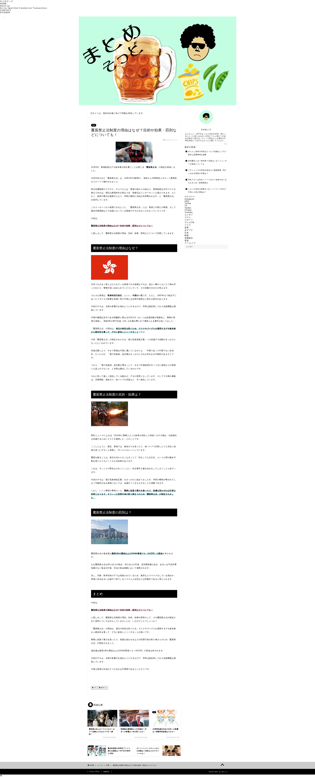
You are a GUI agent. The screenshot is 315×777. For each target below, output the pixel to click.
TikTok (188, 203)
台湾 (94, 687)
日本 (187, 233)
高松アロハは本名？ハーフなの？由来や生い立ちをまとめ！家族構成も (207, 181)
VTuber (188, 210)
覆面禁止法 (103, 687)
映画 (187, 235)
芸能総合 (189, 238)
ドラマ (188, 225)
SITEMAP (5, 12)
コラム (188, 217)
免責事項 (106, 771)
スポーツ (189, 220)
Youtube (189, 212)
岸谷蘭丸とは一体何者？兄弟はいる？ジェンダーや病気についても (207, 162)
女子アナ (189, 230)
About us (5, 6)
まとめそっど (6, 1)
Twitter (188, 208)
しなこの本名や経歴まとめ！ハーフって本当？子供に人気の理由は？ (207, 190)
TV (186, 206)
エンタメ (189, 215)
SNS (187, 201)
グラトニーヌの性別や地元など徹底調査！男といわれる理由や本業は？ (207, 171)
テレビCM (189, 222)
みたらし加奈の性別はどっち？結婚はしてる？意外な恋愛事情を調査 (207, 153)
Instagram (189, 199)
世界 (93, 125)
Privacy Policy (94, 771)
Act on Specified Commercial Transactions (23, 8)
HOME (3, 4)
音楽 (187, 240)
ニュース (100, 765)
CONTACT (5, 10)
